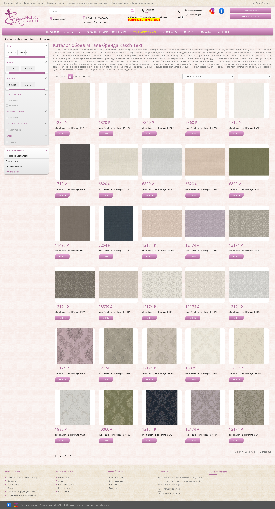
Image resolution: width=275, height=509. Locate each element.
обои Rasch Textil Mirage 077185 (114, 250)
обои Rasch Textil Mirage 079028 (201, 312)
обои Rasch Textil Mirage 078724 (114, 189)
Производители (65, 477)
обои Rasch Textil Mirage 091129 (114, 128)
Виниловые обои (12, 3)
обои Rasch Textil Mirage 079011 (158, 312)
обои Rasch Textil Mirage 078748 (158, 189)
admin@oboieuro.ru (171, 493)
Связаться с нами (66, 484)
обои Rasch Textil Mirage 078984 (245, 250)
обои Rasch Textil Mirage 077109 (245, 128)
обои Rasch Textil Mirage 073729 (201, 128)
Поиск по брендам (18, 39)
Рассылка (113, 488)
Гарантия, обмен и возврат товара (23, 477)
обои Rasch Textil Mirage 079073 (201, 373)
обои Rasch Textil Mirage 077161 (71, 189)
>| (71, 455)
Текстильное (14, 129)
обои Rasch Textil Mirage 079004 (114, 312)
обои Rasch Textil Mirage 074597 (245, 189)
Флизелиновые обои (34, 3)
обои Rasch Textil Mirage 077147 (71, 128)
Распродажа (12, 161)
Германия (13, 142)
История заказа (116, 481)
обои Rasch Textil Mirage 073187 (158, 128)
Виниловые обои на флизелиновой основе (133, 3)
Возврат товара (65, 488)
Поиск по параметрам (17, 155)
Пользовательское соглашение (22, 495)
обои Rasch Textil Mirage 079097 (71, 434)
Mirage (46, 39)
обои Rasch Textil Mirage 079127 (158, 434)
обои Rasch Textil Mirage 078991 (71, 312)
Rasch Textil (35, 39)
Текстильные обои (56, 3)
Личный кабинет (116, 477)
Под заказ (13, 100)
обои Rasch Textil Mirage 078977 (201, 250)
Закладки (113, 484)
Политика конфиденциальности (22, 491)
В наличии (13, 105)
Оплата (11, 488)
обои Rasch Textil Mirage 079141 (245, 434)
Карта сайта (63, 491)
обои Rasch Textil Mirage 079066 (158, 373)
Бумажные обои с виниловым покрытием (88, 3)
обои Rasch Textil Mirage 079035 (245, 312)
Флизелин (13, 117)
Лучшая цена (12, 171)
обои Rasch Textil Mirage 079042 (71, 373)
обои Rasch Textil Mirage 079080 (245, 373)
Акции (61, 481)
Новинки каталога (15, 166)
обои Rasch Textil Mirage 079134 (201, 434)
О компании (13, 484)
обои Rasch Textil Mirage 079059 (114, 373)
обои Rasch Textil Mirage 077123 (71, 250)
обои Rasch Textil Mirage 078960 (158, 250)
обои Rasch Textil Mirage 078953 (201, 189)
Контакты (12, 481)
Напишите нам (251, 16)
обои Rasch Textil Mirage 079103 (114, 434)
